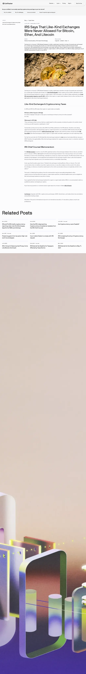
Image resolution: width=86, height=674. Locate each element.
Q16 (35, 120)
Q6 (42, 112)
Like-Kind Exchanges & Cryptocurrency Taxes (11, 22)
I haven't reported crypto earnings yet (47, 12)
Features (51, 3)
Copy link (57, 40)
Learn (58, 3)
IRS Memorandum (31, 151)
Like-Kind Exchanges (52, 92)
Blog (25, 20)
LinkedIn (62, 40)
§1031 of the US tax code (48, 131)
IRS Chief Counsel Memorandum (8, 24)
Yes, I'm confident (7, 12)
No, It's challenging (19, 12)
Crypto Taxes (31, 20)
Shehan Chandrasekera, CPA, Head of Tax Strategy (36, 40)
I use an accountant (31, 12)
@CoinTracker (68, 185)
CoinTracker (27, 194)
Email (66, 40)
